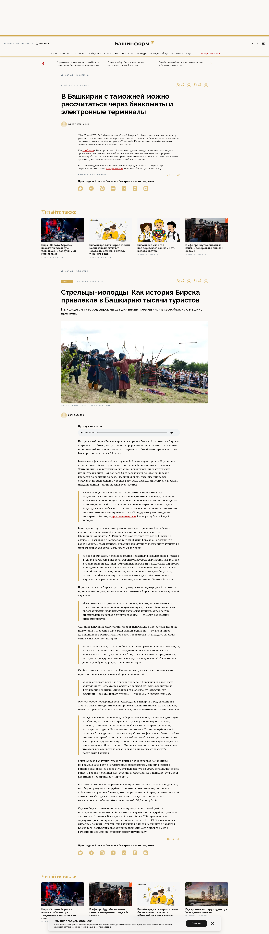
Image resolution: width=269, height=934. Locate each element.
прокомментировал (123, 516)
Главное (52, 53)
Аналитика (177, 53)
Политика (65, 53)
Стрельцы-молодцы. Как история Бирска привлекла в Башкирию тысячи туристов (78, 63)
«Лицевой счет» (114, 168)
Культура (142, 53)
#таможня (83, 174)
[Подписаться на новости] (145, 188)
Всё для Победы (159, 53)
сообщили (88, 150)
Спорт (107, 53)
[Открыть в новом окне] (80, 188)
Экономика (80, 53)
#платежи (95, 174)
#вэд (103, 174)
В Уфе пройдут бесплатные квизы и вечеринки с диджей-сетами (126, 63)
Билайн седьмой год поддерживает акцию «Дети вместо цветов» (181, 63)
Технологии (127, 53)
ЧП (116, 53)
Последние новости (210, 53)
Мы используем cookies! (73, 921)
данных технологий (100, 927)
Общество (95, 53)
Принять (196, 923)
